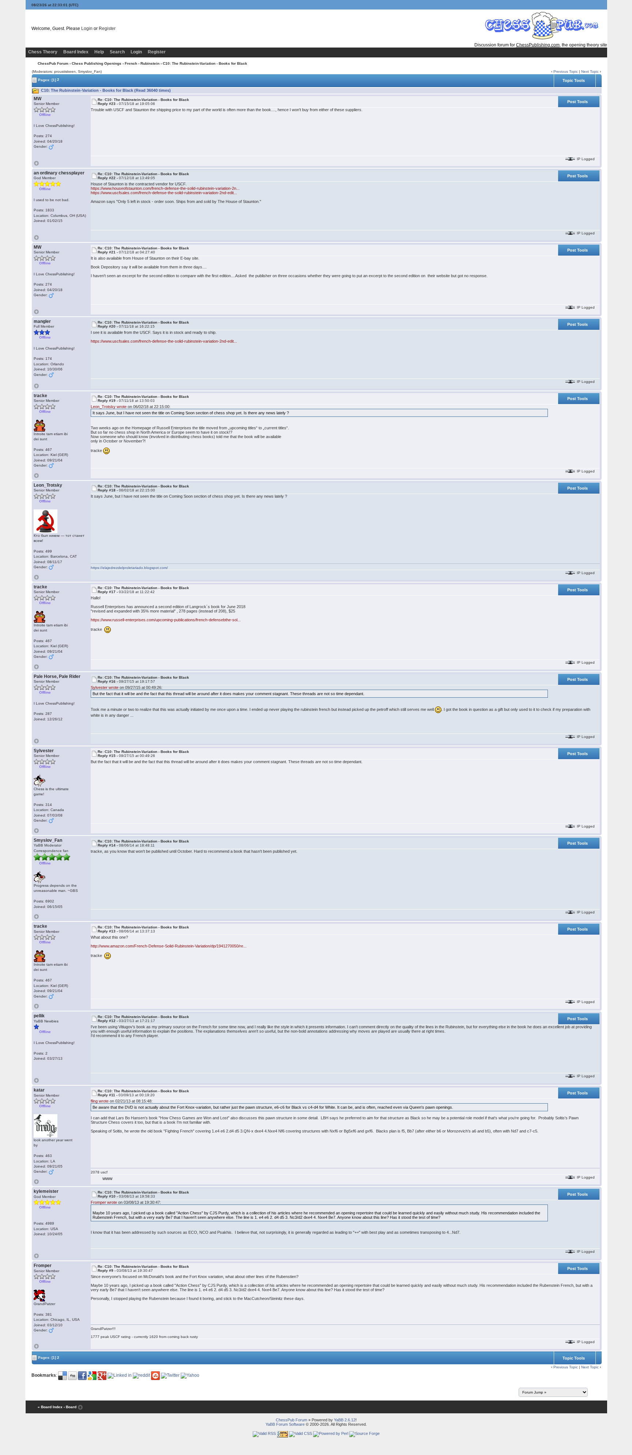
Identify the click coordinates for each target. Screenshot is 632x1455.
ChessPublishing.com (538, 45)
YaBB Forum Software (285, 1424)
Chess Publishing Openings (96, 63)
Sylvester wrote (104, 687)
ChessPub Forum (53, 63)
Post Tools (577, 101)
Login (87, 28)
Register (107, 28)
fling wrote (100, 1101)
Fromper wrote (104, 1202)
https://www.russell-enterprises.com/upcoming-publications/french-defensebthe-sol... (166, 620)
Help (99, 51)
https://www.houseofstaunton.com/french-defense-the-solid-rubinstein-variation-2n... (165, 188)
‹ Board (70, 1407)
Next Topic (590, 71)
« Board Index (50, 1407)
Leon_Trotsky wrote (109, 406)
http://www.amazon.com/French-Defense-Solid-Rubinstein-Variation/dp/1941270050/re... (169, 946)
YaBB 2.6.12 (345, 1420)
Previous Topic (565, 71)
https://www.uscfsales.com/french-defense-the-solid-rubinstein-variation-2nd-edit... (164, 193)
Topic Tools (574, 80)
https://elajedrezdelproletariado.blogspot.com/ (129, 568)
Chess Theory (42, 51)
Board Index (76, 51)
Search (117, 51)
